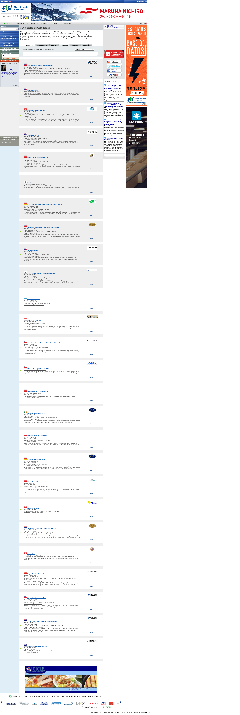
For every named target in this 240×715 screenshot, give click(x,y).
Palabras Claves (42, 45)
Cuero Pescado (49, 49)
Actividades (75, 45)
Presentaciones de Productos (32, 49)
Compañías (87, 45)
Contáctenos (6, 142)
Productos (64, 45)
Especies (54, 45)
